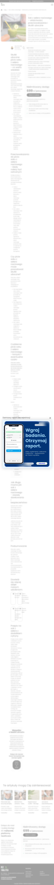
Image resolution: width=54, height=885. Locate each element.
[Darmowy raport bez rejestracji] (27, 468)
